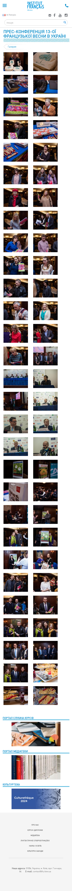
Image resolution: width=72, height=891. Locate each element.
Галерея (12, 46)
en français (11, 15)
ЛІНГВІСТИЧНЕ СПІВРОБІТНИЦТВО (35, 840)
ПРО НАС (35, 825)
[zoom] (15, 61)
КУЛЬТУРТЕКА (11, 784)
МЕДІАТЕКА (35, 835)
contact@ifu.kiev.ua (42, 871)
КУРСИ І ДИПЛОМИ (35, 830)
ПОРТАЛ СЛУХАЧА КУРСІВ (18, 717)
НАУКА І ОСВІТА (35, 846)
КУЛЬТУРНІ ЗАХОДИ (35, 851)
